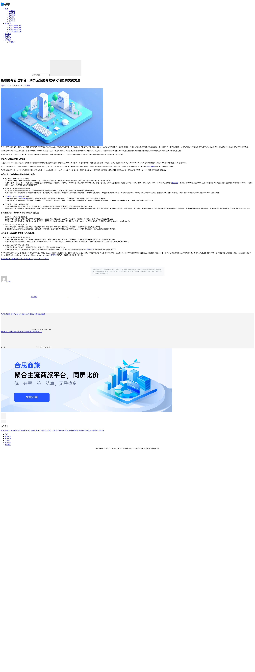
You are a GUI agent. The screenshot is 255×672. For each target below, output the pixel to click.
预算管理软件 (5, 430)
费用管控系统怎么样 (48, 430)
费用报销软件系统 (61, 430)
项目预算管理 (15, 430)
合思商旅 (12, 13)
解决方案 (8, 23)
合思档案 (12, 15)
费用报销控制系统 (98, 430)
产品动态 (8, 38)
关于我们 (8, 40)
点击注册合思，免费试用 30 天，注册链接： (16, 259)
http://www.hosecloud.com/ (40, 259)
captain (3, 85)
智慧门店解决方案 (15, 27)
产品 (6, 9)
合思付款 (12, 21)
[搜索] (65, 68)
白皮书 (7, 36)
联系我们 (12, 42)
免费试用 (52, 255)
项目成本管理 (35, 430)
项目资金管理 (25, 430)
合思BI (11, 17)
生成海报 (34, 297)
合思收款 (12, 19)
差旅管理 (90, 249)
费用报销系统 (73, 430)
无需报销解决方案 (15, 25)
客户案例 (8, 34)
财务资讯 (27, 85)
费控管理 (175, 183)
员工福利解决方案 (15, 32)
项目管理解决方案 (15, 29)
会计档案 (19, 196)
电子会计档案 (150, 166)
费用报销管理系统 (84, 430)
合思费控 (12, 11)
